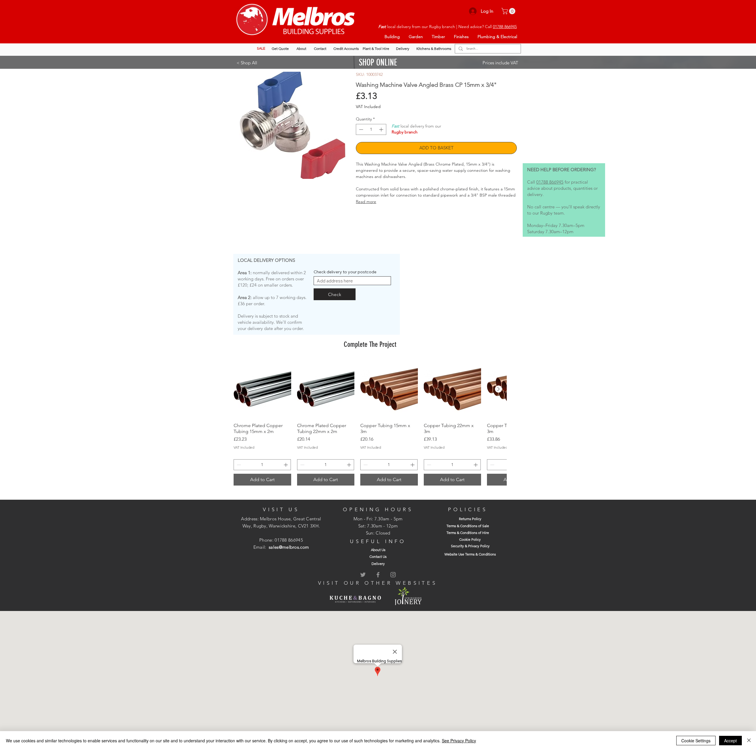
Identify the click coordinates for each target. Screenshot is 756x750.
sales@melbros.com (289, 547)
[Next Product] (498, 389)
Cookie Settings (696, 741)
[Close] (748, 740)
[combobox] (352, 280)
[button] (509, 11)
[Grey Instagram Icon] (393, 574)
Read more (366, 201)
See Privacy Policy (459, 741)
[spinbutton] (371, 129)
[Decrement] (360, 129)
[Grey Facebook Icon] (378, 574)
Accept (730, 741)
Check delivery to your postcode (345, 272)
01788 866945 (505, 26)
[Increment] (381, 129)
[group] (370, 423)
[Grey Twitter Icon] (362, 574)
